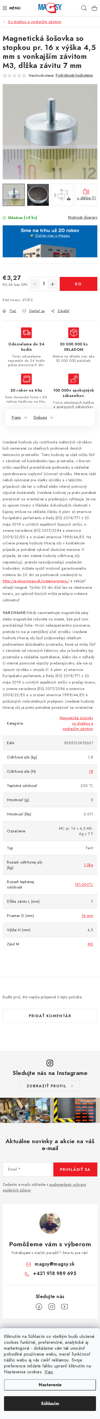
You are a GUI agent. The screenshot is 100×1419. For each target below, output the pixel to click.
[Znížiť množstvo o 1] (35, 284)
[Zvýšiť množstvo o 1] (52, 284)
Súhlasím (50, 1403)
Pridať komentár (50, 1016)
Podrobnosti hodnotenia (74, 75)
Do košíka (78, 286)
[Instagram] (52, 1307)
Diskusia (40, 417)
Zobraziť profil (47, 1086)
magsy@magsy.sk (55, 1264)
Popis (16, 417)
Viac (49, 1372)
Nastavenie (50, 1385)
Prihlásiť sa (75, 1169)
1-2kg (88, 865)
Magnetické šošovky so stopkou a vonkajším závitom (76, 723)
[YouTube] (64, 1307)
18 (91, 771)
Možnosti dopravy (82, 217)
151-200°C (84, 884)
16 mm (87, 915)
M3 (90, 944)
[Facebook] (39, 1307)
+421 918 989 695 (54, 1273)
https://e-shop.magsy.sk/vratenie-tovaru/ (36, 581)
